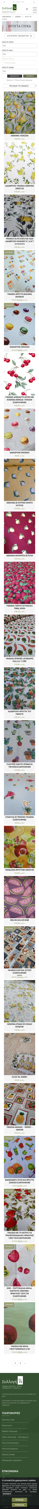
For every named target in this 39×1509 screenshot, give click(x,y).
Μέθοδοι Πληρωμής (9, 1431)
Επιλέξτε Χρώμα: (8, 68)
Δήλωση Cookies (8, 1455)
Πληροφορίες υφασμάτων (12, 1460)
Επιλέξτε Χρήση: (8, 42)
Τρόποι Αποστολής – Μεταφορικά (15, 1437)
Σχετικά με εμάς (8, 1420)
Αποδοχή (19, 1500)
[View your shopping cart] (27, 9)
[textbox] (19, 45)
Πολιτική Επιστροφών (10, 1443)
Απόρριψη (19, 1505)
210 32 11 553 (19, 2)
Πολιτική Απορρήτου (10, 1449)
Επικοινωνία (7, 1425)
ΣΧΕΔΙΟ (18, 17)
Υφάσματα (6, 17)
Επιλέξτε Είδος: (7, 50)
